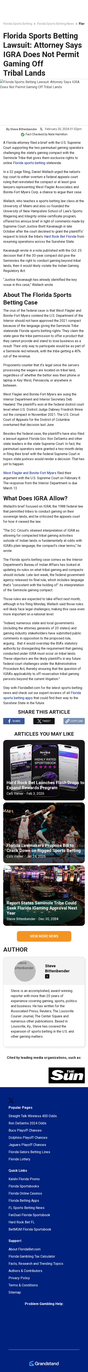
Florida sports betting (29, 163)
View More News (44, 936)
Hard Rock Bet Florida (60, 237)
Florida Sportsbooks (24, 1186)
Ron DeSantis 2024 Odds (27, 1123)
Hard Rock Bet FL (22, 1222)
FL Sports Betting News (26, 1208)
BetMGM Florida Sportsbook (30, 1229)
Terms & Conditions (23, 1285)
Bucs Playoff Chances (25, 1130)
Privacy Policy (19, 1278)
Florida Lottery (19, 1159)
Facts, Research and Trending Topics (36, 1264)
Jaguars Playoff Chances (27, 1145)
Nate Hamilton (57, 134)
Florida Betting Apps (24, 1201)
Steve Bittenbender (23, 129)
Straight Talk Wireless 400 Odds (33, 1116)
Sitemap (15, 1292)
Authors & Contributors (25, 1271)
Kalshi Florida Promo (24, 1179)
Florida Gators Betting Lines (29, 1152)
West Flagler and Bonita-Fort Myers (29, 473)
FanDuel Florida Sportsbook (29, 1215)
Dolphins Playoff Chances (28, 1138)
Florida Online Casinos (25, 1193)
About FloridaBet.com (25, 1249)
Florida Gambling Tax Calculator (32, 1256)
